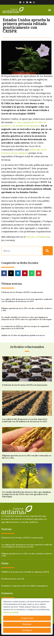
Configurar (27, 630)
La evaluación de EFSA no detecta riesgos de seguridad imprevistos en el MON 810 (25, 327)
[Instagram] (34, 2)
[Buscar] (48, 250)
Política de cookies (10, 612)
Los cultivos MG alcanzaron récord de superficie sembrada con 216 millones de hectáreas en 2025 (26, 300)
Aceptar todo (27, 618)
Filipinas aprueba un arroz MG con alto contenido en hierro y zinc (26, 309)
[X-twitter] (23, 2)
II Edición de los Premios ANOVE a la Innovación (22, 292)
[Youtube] (30, 2)
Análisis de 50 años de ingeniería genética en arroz (23, 335)
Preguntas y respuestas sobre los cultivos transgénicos (24, 586)
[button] (49, 10)
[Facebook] (20, 2)
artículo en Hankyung (38, 236)
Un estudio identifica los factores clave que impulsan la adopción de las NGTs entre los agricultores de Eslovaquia (26, 318)
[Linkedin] (27, 2)
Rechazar (27, 624)
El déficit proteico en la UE (12, 579)
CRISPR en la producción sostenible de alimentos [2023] (25, 572)
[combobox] (21, 250)
